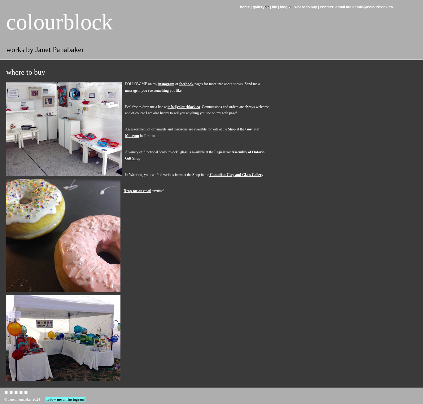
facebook (186, 84)
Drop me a (132, 191)
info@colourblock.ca (184, 107)
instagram (166, 84)
